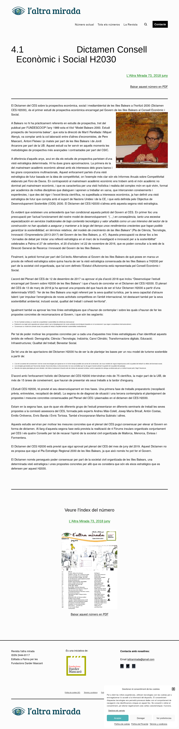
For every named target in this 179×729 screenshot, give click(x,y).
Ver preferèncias (163, 718)
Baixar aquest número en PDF (149, 86)
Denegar (141, 718)
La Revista (131, 24)
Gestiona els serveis (116, 710)
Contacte (160, 24)
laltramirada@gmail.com (140, 659)
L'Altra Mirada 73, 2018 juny (147, 75)
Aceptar (117, 718)
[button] (173, 689)
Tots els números (109, 24)
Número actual (84, 24)
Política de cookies (122, 724)
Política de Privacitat (139, 724)
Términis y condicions (158, 724)
